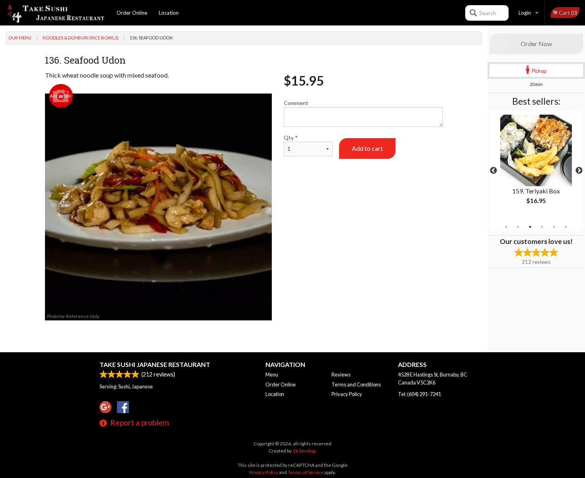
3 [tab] (530, 227)
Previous (493, 171)
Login (525, 13)
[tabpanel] (536, 166)
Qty (291, 137)
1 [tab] (506, 227)
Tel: (419, 394)
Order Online (132, 13)
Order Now (536, 43)
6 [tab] (566, 227)
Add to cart (367, 148)
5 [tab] (554, 227)
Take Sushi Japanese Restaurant (154, 364)
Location (169, 13)
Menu (271, 374)
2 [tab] (518, 227)
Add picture (60, 96)
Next (579, 171)
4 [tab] (542, 227)
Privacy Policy (347, 394)
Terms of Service (306, 472)
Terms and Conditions (356, 384)
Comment (296, 103)
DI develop (304, 451)
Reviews (341, 374)
